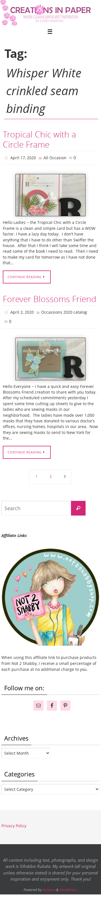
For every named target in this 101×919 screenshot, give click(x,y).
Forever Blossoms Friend (49, 297)
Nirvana (49, 885)
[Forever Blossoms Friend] (50, 355)
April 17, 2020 (23, 157)
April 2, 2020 (22, 310)
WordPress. (68, 885)
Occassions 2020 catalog (64, 310)
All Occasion (54, 157)
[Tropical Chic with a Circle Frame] (50, 194)
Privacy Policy (13, 821)
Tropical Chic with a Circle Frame (39, 139)
